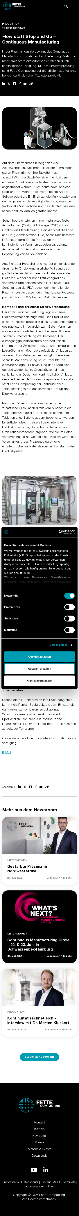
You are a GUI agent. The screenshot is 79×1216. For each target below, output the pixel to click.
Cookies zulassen (39, 656)
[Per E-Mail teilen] (25, 83)
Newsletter (40, 1135)
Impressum (11, 1182)
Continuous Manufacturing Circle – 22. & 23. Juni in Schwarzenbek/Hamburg (38, 945)
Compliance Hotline (39, 1186)
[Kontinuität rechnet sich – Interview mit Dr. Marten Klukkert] (39, 986)
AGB (56, 1182)
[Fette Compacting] (14, 5)
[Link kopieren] (31, 83)
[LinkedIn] (45, 1170)
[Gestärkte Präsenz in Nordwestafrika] (39, 834)
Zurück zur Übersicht (39, 1057)
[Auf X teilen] (9, 83)
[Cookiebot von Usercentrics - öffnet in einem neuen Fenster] (59, 532)
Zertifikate (69, 1182)
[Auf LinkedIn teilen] (3, 83)
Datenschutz (29, 1182)
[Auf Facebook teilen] (14, 83)
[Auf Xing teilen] (20, 83)
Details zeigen (58, 644)
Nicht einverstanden (39, 680)
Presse (39, 1142)
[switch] (69, 607)
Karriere (39, 1129)
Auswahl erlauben (39, 668)
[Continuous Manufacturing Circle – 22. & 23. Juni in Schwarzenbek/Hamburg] (39, 908)
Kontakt (39, 1122)
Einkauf (46, 1182)
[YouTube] (34, 1170)
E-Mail (6, 752)
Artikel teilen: (8, 786)
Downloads (39, 1155)
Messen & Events (39, 1149)
